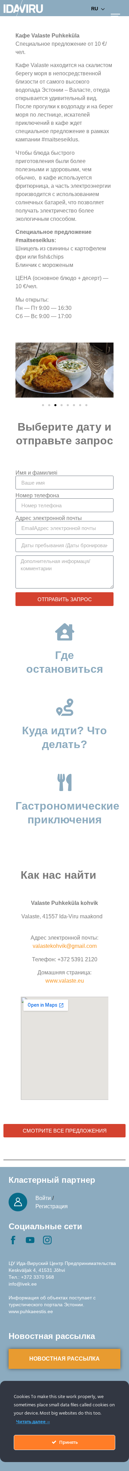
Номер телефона (37, 495)
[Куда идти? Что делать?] (64, 707)
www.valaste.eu (64, 981)
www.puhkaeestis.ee (31, 1311)
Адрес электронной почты (48, 518)
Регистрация (51, 1206)
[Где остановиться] (64, 631)
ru (94, 8)
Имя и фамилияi (36, 473)
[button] (23, 371)
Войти (43, 1198)
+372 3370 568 (37, 1277)
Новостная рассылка (64, 1359)
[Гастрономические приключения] (64, 782)
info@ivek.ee (23, 1284)
